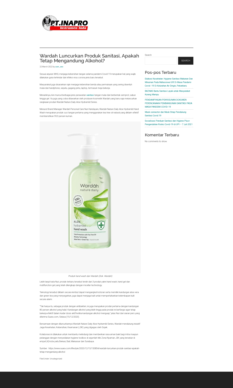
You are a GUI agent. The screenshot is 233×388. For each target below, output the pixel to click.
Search (148, 55)
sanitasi (90, 95)
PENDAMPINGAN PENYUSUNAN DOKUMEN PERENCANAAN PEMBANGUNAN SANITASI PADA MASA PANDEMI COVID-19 (168, 103)
